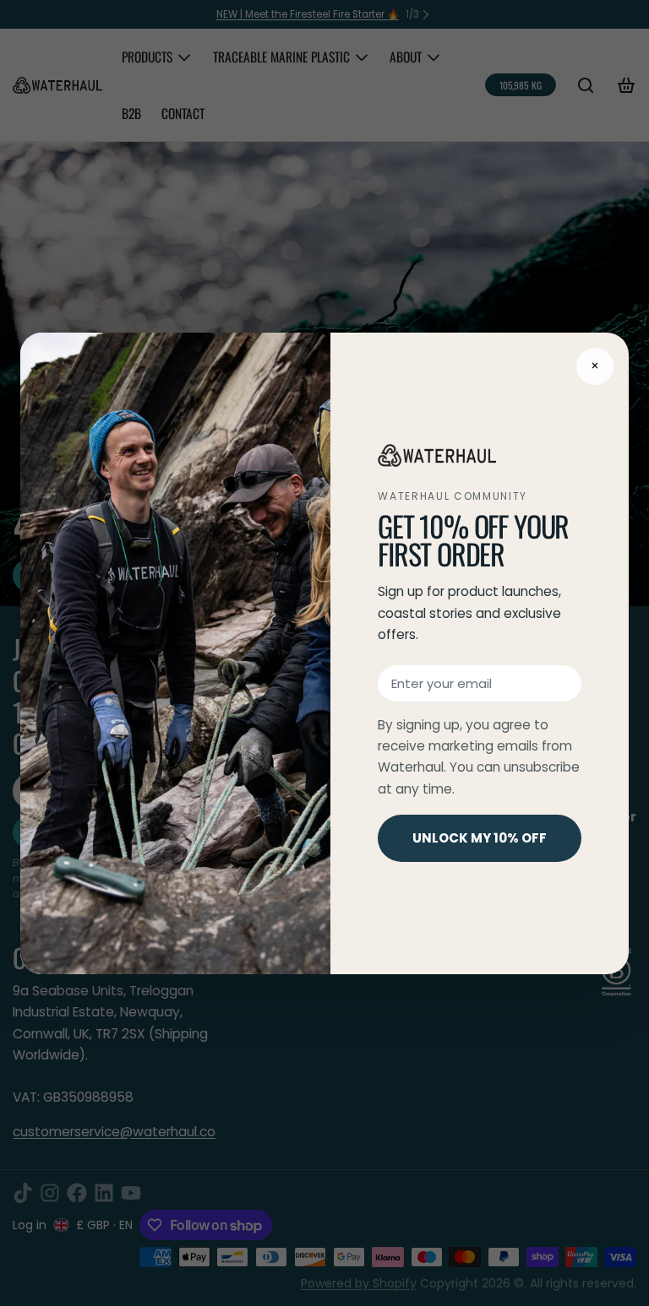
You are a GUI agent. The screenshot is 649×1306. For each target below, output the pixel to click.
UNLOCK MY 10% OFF (479, 838)
